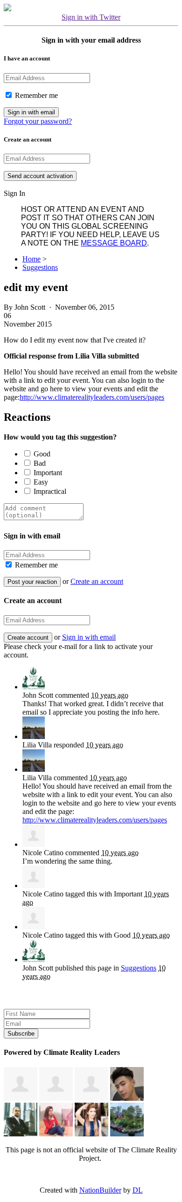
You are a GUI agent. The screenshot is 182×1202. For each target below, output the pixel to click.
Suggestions (40, 267)
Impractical (50, 491)
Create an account (96, 581)
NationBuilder (100, 1190)
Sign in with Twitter (91, 17)
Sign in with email (89, 637)
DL (138, 1190)
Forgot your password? (38, 121)
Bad (40, 463)
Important (48, 473)
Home (31, 259)
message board (114, 243)
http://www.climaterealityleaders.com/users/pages (92, 397)
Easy (41, 482)
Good (42, 454)
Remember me (35, 95)
